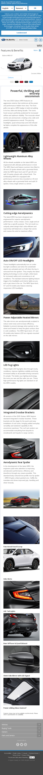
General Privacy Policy (28, 28)
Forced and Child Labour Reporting (18, 757)
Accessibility (7, 753)
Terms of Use (16, 755)
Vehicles (5, 724)
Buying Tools (6, 728)
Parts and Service (8, 735)
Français (24, 753)
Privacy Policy (26, 755)
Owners (4, 732)
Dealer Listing (17, 753)
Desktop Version (33, 753)
